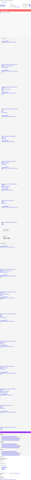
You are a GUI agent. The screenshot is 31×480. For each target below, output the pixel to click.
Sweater (16, 6)
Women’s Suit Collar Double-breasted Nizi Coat (8, 161)
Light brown (6, 186)
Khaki (11, 65)
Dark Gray (5, 65)
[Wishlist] (7, 41)
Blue (3, 65)
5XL (5, 67)
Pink (9, 89)
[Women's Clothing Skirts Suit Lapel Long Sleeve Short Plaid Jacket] (10, 79)
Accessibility (3, 468)
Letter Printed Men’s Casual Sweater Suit (7, 200)
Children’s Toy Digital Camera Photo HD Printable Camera (9, 222)
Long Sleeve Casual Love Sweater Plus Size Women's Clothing (10, 440)
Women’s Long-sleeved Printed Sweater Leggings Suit (9, 64)
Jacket (18, 6)
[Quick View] (8, 41)
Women (1, 12)
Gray (7, 65)
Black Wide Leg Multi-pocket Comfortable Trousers (8, 136)
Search (24, 4)
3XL (3, 67)
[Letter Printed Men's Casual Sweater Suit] (10, 195)
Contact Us (8, 12)
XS (4, 139)
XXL (5, 139)
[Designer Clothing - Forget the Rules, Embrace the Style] (2, 5)
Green (9, 65)
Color (2, 88)
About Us (4, 12)
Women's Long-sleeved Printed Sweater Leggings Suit (9, 444)
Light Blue (5, 89)
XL (8, 67)
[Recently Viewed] (2, 472)
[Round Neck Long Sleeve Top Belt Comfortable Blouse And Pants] (10, 176)
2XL (2, 67)
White (9, 186)
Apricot (3, 89)
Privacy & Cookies (4, 466)
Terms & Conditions (4, 467)
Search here (11, 4)
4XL (4, 67)
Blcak (2, 186)
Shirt (19, 6)
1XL (2, 112)
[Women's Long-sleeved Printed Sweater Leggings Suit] (10, 53)
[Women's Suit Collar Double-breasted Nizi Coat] (10, 151)
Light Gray (7, 89)
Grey (3, 367)
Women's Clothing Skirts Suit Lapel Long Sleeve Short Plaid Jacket (10, 438)
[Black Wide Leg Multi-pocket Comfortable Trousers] (10, 126)
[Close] (0, 476)
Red (12, 65)
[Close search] (0, 475)
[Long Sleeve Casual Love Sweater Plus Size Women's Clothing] (10, 101)
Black (2, 65)
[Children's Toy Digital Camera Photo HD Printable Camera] (10, 214)
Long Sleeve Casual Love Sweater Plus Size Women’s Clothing (8, 313)
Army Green (3, 137)
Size (2, 66)
